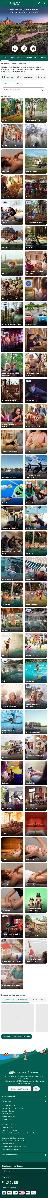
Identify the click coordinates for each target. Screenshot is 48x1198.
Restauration (16, 57)
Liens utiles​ (6, 1101)
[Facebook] (3, 1182)
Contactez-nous (7, 1127)
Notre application (8, 1096)
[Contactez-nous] (39, 3)
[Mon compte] (45, 3)
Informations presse (9, 1116)
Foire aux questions (9, 1124)
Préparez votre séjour (9, 1130)
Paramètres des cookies (10, 1149)
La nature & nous (8, 1111)
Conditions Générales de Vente (13, 1138)
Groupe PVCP (6, 1119)
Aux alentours (30, 57)
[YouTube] (16, 1182)
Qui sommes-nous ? (9, 1105)
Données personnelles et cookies (14, 1146)
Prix (4, 83)
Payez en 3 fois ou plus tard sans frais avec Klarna (19, 1133)
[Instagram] (7, 1182)
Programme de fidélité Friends (12, 1108)
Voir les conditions (24, 1083)
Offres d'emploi (7, 1114)
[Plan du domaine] (33, 48)
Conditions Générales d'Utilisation (14, 1141)
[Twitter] (11, 1182)
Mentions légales (8, 1144)
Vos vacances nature (10, 1155)
